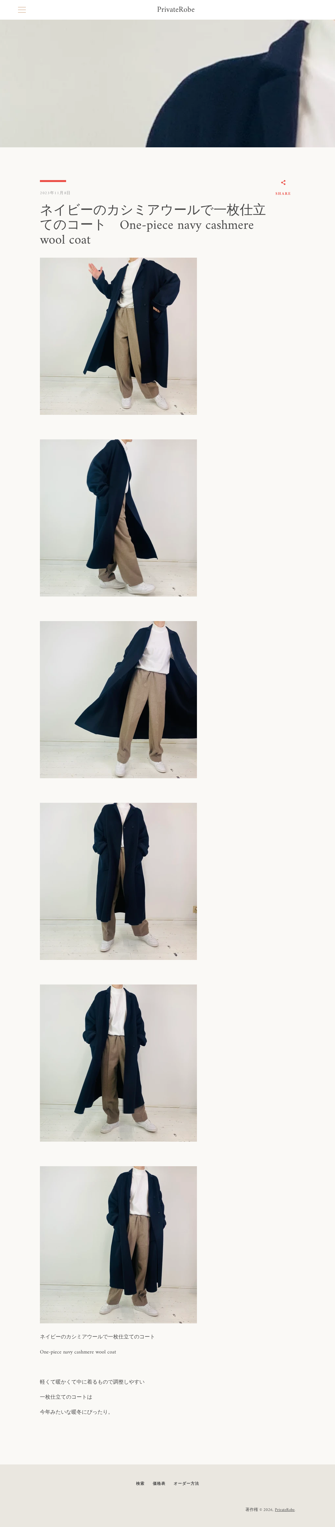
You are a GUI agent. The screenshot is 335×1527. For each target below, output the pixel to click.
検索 (140, 1484)
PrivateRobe (176, 10)
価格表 (159, 1484)
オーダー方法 (186, 1484)
